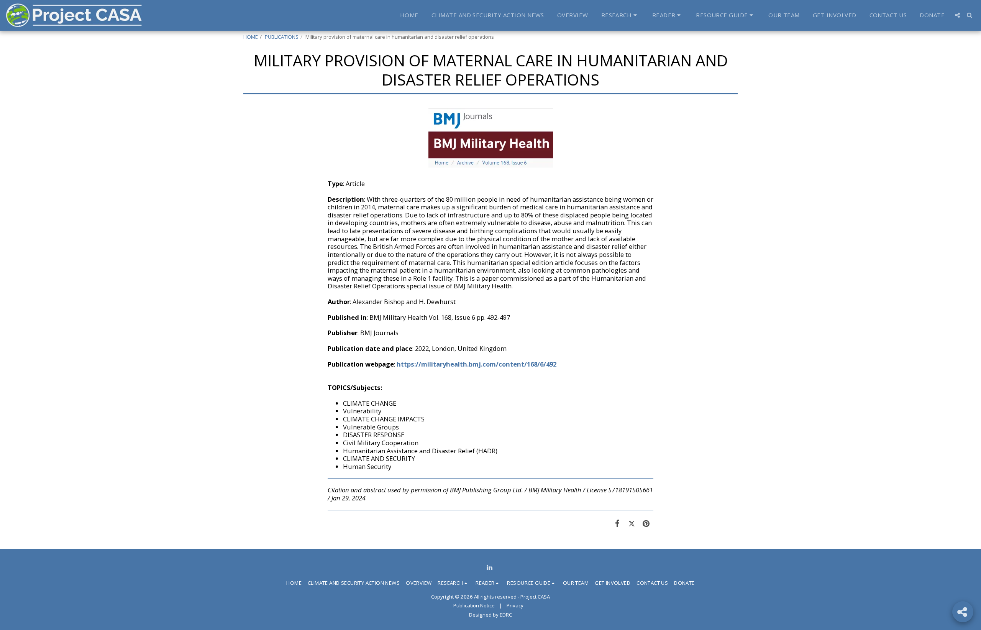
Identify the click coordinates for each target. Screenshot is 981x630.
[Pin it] (646, 523)
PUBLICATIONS (282, 36)
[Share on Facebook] (617, 523)
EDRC (506, 614)
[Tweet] (632, 523)
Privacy (515, 605)
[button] (620, 15)
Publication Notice (474, 605)
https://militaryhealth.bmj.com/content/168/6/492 (476, 364)
